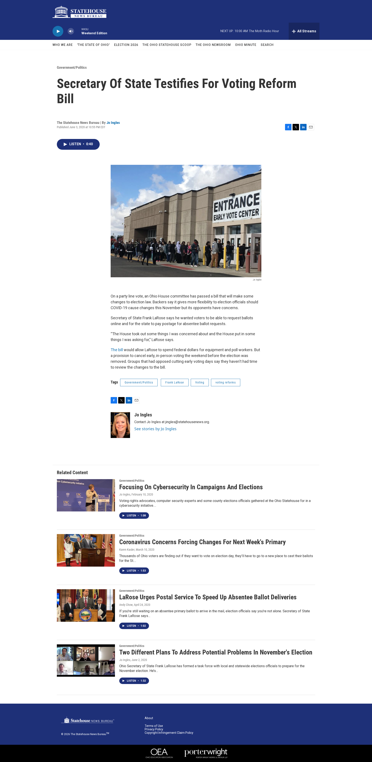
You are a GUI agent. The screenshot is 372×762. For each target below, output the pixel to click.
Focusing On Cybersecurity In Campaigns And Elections (191, 487)
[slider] (77, 31)
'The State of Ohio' (93, 45)
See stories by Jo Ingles (155, 428)
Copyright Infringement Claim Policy (169, 732)
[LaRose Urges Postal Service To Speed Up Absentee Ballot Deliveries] (86, 605)
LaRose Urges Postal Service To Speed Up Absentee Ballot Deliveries (208, 597)
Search (267, 45)
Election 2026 (126, 45)
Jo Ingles (113, 122)
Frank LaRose (174, 382)
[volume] (70, 31)
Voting (199, 382)
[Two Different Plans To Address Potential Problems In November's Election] (86, 660)
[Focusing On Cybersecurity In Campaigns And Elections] (86, 495)
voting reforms (225, 382)
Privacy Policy (154, 729)
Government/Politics (72, 67)
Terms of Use (154, 726)
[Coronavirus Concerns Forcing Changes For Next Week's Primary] (86, 550)
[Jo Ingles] (120, 425)
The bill (117, 349)
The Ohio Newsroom (213, 45)
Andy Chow (126, 604)
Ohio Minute (245, 45)
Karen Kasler (127, 549)
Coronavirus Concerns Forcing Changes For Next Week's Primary (202, 542)
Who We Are (63, 45)
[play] (57, 31)
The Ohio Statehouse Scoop (167, 45)
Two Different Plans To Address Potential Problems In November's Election (215, 652)
